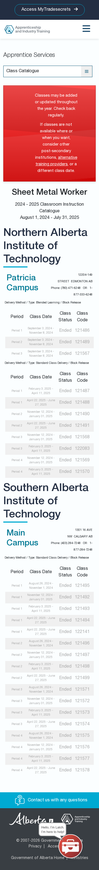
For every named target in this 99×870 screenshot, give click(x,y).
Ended (65, 331)
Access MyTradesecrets (46, 10)
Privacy (35, 847)
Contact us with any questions (57, 800)
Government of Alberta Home (37, 858)
